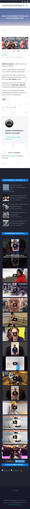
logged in (14, 156)
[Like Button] (4, 99)
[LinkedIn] (13, 107)
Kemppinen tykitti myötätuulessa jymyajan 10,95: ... (18, 187)
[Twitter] (25, 1)
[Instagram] (27, 1)
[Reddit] (15, 107)
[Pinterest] (7, 107)
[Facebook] (22, 1)
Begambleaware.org (15, 504)
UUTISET (5, 55)
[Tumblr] (10, 107)
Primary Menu (26, 5)
